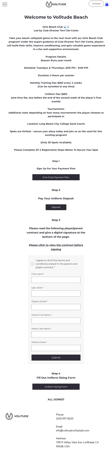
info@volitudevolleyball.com (72, 430)
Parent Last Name (41, 328)
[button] (106, 4)
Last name (37, 287)
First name (38, 274)
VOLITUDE (59, 4)
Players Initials (40, 301)
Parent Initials (39, 342)
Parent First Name (42, 315)
